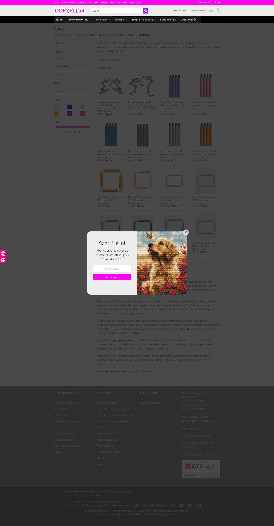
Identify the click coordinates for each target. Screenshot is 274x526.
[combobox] (117, 10)
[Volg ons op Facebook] (216, 2)
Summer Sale (168, 20)
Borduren (102, 20)
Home (59, 20)
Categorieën (188, 20)
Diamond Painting (78, 20)
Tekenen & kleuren (143, 20)
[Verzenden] (145, 10)
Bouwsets (121, 20)
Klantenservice (203, 2)
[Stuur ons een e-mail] (219, 2)
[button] (180, 10)
